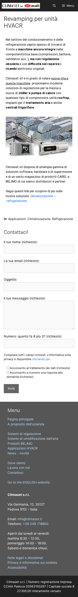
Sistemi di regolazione (24, 434)
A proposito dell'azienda (26, 424)
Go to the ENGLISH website (29, 482)
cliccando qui (41, 359)
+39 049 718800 (35, 524)
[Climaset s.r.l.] (21, 5)
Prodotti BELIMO (20, 443)
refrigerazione (16, 201)
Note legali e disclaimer (25, 558)
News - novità (18, 453)
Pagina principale (21, 419)
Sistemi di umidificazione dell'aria (33, 439)
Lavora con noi (19, 468)
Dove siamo (16, 463)
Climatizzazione (38, 219)
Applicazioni (17, 219)
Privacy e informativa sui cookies (32, 562)
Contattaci (15, 473)
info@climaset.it (30, 519)
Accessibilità (17, 567)
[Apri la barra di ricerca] (54, 5)
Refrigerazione (62, 219)
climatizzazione (41, 196)
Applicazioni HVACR (23, 448)
